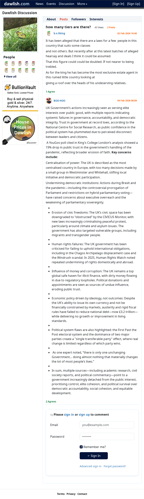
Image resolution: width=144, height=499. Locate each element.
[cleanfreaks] (20, 70)
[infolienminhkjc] (6, 63)
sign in (69, 414)
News (40, 4)
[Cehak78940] (27, 63)
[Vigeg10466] (6, 70)
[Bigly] (20, 129)
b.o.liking (59, 33)
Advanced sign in (90, 466)
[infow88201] (13, 63)
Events (51, 4)
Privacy (71, 494)
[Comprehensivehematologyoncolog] (27, 70)
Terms (60, 494)
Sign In (95, 456)
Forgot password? (115, 466)
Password (57, 436)
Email (54, 425)
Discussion (66, 4)
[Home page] (20, 34)
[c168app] (13, 70)
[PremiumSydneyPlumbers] (20, 63)
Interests (96, 19)
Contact (82, 494)
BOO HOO (59, 100)
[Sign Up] (133, 4)
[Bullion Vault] (20, 96)
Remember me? (94, 447)
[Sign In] (118, 4)
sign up (84, 414)
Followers (78, 19)
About (51, 19)
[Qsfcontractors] (33, 63)
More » (82, 4)
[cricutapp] (33, 70)
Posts (64, 19)
